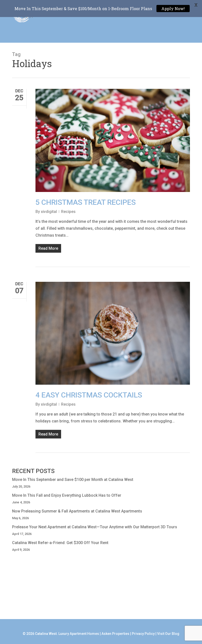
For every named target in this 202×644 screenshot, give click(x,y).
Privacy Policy (143, 634)
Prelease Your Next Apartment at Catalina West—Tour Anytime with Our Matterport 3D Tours (94, 527)
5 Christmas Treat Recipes (85, 202)
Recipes (68, 211)
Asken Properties (115, 634)
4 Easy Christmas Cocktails (88, 395)
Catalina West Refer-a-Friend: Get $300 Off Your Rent (60, 542)
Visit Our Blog (168, 634)
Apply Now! (173, 8)
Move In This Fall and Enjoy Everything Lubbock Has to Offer (66, 495)
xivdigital (49, 211)
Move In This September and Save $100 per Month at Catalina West (72, 479)
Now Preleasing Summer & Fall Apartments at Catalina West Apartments (77, 511)
